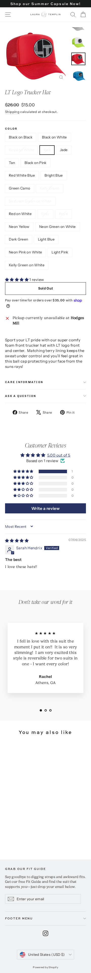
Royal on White (21, 150)
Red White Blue (22, 175)
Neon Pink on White (25, 252)
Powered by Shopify (45, 967)
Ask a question (20, 396)
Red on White (20, 213)
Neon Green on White (57, 226)
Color (11, 128)
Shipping (12, 112)
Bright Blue (53, 175)
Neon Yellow (19, 226)
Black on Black (20, 137)
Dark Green (18, 239)
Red (47, 150)
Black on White (54, 137)
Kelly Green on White (26, 265)
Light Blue (46, 239)
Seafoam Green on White (30, 201)
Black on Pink (36, 162)
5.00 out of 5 (59, 455)
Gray (45, 213)
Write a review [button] (45, 508)
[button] (17, 279)
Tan (12, 162)
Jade (63, 150)
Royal (63, 213)
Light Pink (60, 252)
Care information (24, 382)
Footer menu (19, 918)
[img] (17, 540)
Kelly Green (49, 188)
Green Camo (19, 188)
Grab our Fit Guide (25, 869)
